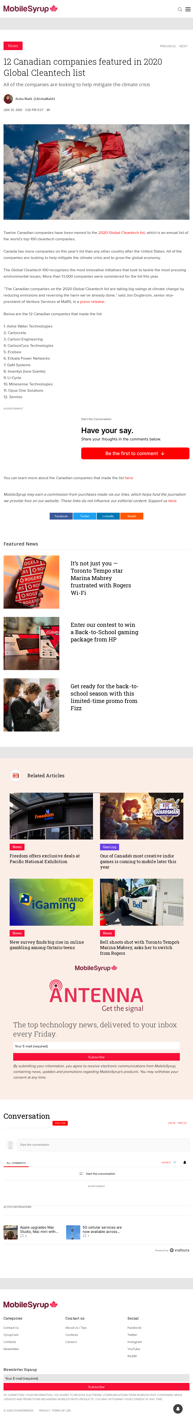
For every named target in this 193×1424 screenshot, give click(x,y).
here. (129, 477)
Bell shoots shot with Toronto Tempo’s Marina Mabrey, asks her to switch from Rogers (139, 947)
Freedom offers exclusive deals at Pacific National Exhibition (45, 858)
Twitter (84, 516)
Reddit (132, 516)
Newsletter (11, 1349)
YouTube (134, 1349)
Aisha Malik (23, 99)
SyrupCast (11, 1335)
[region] (96, 1183)
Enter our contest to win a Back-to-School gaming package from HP (104, 632)
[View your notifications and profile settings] (184, 1162)
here (172, 500)
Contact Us (11, 1327)
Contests (10, 1342)
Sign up (182, 1123)
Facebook (61, 516)
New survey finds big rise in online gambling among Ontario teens (47, 944)
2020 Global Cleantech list (121, 232)
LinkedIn (108, 516)
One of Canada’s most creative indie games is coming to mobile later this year (138, 861)
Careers (71, 1342)
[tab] (16, 1163)
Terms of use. (62, 1410)
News (13, 45)
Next (183, 46)
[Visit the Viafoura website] (179, 1250)
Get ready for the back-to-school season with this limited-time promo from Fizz (105, 697)
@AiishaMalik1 (44, 99)
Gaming (109, 847)
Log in (171, 1123)
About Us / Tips (76, 1327)
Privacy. (45, 1410)
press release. (92, 301)
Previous (168, 46)
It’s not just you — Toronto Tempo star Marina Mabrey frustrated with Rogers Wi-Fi (101, 578)
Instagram (135, 1342)
